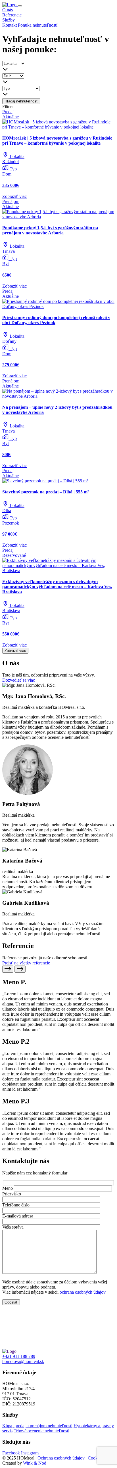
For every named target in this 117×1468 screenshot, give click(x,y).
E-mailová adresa (17, 1216)
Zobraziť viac (15, 651)
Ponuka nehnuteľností (37, 25)
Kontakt (9, 25)
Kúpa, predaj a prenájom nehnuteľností (37, 1425)
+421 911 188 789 (18, 1356)
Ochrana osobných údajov (61, 1458)
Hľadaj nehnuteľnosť (21, 101)
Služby (8, 20)
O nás (7, 9)
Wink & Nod (34, 1463)
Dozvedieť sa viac (18, 680)
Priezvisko (11, 1193)
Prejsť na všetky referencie (26, 962)
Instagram (30, 1452)
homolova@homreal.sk (23, 1361)
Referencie (12, 14)
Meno (7, 1188)
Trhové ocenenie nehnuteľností (41, 1430)
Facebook (11, 1452)
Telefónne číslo (16, 1204)
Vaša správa (13, 1227)
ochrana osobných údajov (82, 1292)
